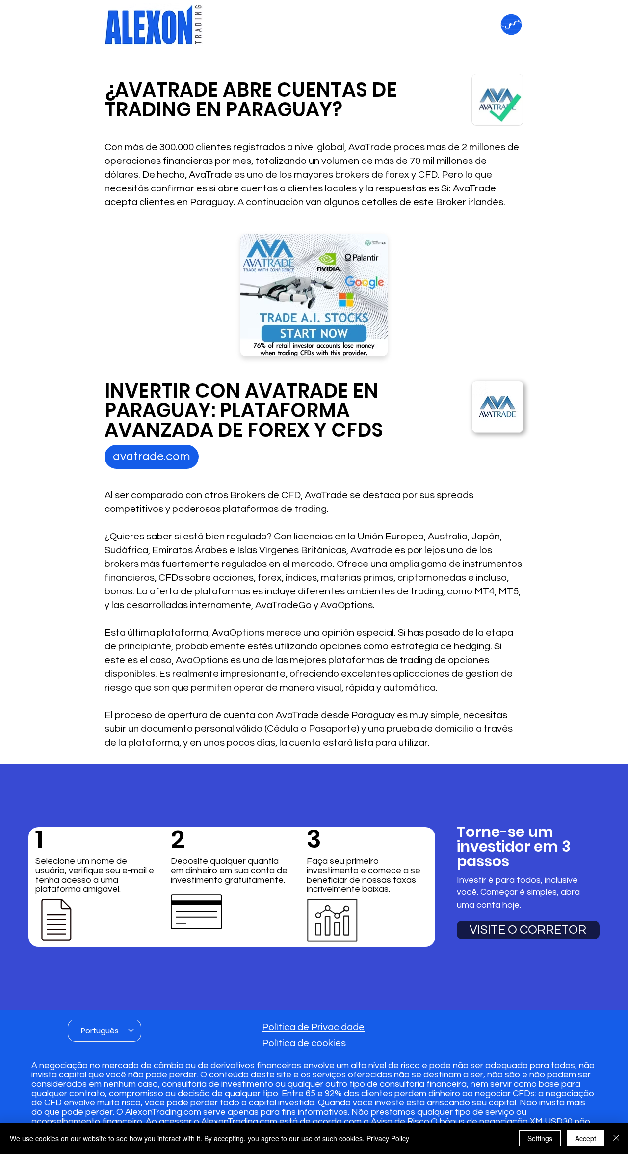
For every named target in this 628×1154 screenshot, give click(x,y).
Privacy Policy (387, 1138)
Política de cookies (304, 1043)
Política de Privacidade (313, 1027)
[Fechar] (616, 1138)
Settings (539, 1138)
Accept (585, 1138)
